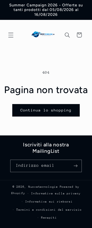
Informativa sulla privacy (55, 193)
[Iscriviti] (76, 166)
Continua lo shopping (46, 110)
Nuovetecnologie (43, 186)
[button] (11, 35)
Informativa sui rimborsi (49, 201)
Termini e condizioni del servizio (49, 209)
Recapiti (49, 217)
